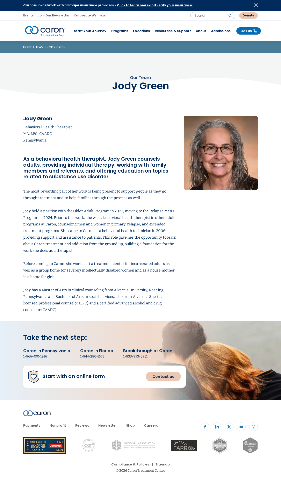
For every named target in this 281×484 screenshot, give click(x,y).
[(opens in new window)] (184, 446)
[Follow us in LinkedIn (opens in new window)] (217, 426)
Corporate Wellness (90, 15)
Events (28, 15)
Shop (130, 425)
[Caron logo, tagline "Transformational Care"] (45, 31)
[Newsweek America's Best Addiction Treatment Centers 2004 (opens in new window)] (44, 446)
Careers (151, 425)
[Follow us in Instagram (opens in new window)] (253, 426)
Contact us (163, 376)
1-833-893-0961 (135, 356)
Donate (248, 15)
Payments (31, 425)
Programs (119, 31)
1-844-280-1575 (92, 356)
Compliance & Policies (130, 464)
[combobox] (212, 15)
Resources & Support (173, 31)
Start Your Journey (90, 31)
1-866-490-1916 (35, 356)
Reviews (82, 425)
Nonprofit (58, 425)
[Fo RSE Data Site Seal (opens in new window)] (219, 446)
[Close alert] (256, 5)
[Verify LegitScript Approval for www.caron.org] (250, 446)
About (201, 31)
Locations (141, 31)
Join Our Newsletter (54, 15)
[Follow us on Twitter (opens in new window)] (229, 426)
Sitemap (162, 464)
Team (40, 47)
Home (28, 47)
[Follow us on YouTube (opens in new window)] (241, 426)
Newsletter (107, 425)
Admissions (221, 31)
